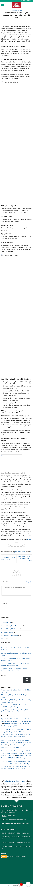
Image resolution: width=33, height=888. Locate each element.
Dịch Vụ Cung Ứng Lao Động (9, 635)
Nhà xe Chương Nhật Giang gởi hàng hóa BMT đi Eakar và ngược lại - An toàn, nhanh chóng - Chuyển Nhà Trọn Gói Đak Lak (16, 753)
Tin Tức (3, 638)
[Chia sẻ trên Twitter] (15, 545)
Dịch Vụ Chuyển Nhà (7, 632)
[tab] (4, 856)
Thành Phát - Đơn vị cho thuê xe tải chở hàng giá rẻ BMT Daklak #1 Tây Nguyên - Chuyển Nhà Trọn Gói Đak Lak (16, 743)
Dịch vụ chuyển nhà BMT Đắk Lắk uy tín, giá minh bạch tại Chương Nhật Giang (15, 664)
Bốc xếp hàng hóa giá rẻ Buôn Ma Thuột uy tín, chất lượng (16, 654)
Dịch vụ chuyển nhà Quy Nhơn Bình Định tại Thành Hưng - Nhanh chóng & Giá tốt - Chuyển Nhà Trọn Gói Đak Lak (15, 764)
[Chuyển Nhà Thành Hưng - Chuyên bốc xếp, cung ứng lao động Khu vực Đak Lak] (16, 5)
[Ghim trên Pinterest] (21, 545)
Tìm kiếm (3, 675)
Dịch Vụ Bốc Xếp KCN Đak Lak (10, 629)
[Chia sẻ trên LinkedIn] (23, 545)
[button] (2, 5)
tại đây (29, 539)
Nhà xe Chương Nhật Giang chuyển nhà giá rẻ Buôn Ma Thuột (16, 649)
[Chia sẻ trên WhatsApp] (9, 545)
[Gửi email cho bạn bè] (18, 545)
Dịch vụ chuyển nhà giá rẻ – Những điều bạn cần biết (24, 558)
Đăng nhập (29, 582)
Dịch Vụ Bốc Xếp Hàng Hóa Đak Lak (11, 626)
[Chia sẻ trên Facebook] (12, 545)
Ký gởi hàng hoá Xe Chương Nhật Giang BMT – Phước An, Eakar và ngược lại (15, 670)
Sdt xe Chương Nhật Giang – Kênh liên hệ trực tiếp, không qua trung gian (16, 659)
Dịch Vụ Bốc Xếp (6, 622)
